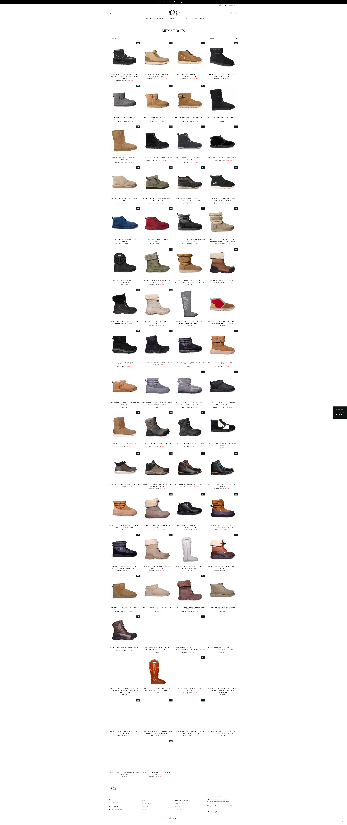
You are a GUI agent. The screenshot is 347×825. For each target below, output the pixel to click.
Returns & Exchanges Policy (182, 800)
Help (202, 19)
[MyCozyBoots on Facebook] (212, 812)
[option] (173, 2)
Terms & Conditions (179, 809)
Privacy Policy (178, 812)
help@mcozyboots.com (115, 810)
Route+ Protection (179, 806)
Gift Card (184, 19)
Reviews (194, 19)
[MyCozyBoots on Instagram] (208, 812)
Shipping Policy (178, 803)
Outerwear (158, 19)
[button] (340, 412)
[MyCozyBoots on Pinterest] (216, 812)
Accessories (171, 19)
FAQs (143, 800)
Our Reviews (145, 809)
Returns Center (146, 806)
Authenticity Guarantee (148, 812)
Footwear (147, 19)
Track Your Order (147, 803)
